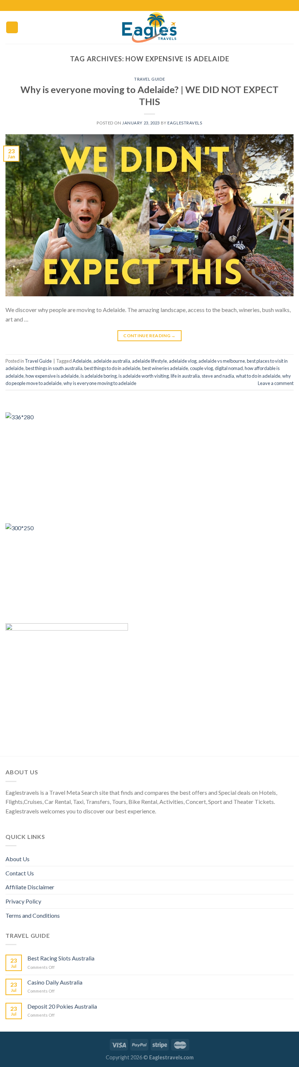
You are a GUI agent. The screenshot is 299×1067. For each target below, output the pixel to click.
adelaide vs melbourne (221, 361)
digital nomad (229, 368)
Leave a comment (276, 383)
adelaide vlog (183, 361)
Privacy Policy (23, 901)
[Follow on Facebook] (139, 5)
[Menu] (12, 28)
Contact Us (19, 873)
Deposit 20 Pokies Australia (62, 1006)
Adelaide (82, 361)
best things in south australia (54, 368)
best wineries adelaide (165, 368)
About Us (17, 858)
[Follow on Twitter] (153, 5)
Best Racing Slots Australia (60, 958)
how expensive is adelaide (52, 376)
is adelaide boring (99, 376)
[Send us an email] (160, 5)
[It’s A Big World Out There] (149, 27)
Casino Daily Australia (54, 982)
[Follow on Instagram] (146, 5)
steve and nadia (218, 376)
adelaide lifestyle (149, 361)
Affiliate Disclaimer (29, 886)
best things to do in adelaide (112, 368)
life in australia (185, 376)
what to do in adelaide (258, 376)
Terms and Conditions (32, 915)
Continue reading (149, 335)
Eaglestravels (184, 122)
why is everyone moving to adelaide (99, 383)
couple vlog (201, 368)
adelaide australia (111, 361)
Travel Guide (149, 79)
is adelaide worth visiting (144, 376)
